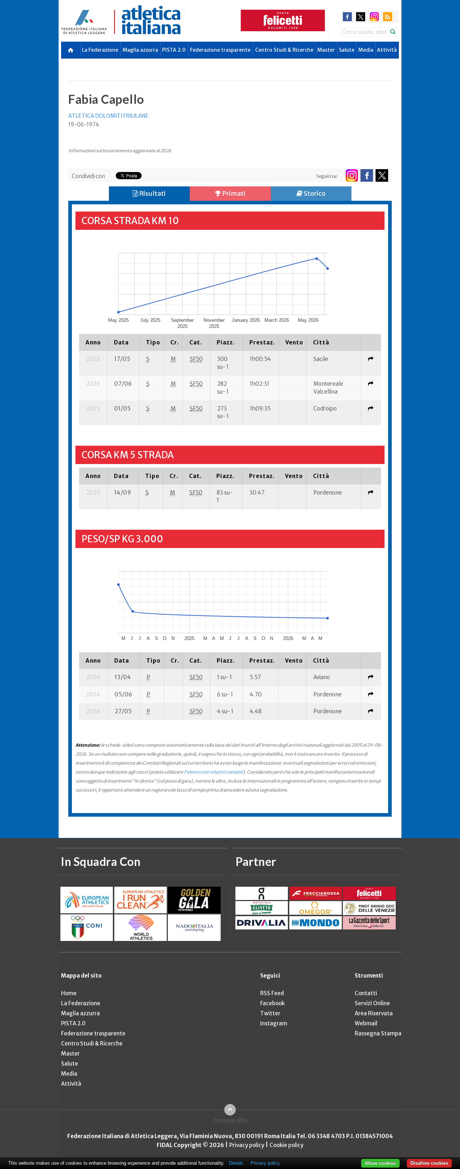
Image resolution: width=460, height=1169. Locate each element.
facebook (347, 16)
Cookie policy (286, 1145)
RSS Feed (272, 993)
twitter (360, 16)
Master (326, 50)
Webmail (366, 1023)
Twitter (270, 1013)
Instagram (273, 1023)
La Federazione (100, 50)
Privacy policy (246, 1145)
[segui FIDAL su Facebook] (366, 175)
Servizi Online (372, 1003)
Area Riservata (374, 1013)
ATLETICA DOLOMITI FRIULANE (108, 115)
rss (387, 16)
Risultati (152, 193)
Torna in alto (230, 1120)
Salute (346, 50)
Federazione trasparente (220, 50)
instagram (374, 16)
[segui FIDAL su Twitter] (382, 175)
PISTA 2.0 (174, 50)
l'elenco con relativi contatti (213, 772)
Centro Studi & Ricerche (284, 50)
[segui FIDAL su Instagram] (351, 175)
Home (69, 993)
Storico (314, 193)
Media (365, 50)
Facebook (272, 1003)
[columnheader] (93, 342)
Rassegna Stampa (378, 1033)
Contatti (366, 993)
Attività (387, 50)
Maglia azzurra (140, 50)
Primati (233, 193)
